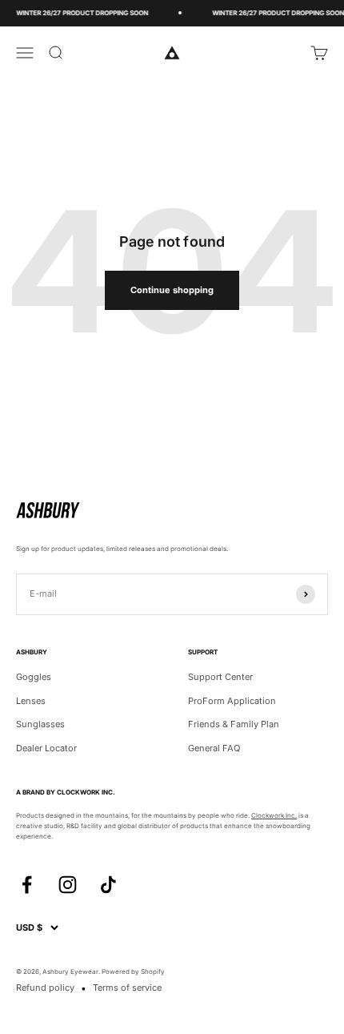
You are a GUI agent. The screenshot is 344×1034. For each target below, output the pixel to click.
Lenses (31, 700)
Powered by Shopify (133, 972)
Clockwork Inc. (274, 815)
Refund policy (45, 987)
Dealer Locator (46, 748)
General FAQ (214, 748)
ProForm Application (232, 700)
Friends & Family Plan (233, 724)
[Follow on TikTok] (108, 884)
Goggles (33, 676)
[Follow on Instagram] (67, 884)
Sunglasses (40, 724)
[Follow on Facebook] (27, 884)
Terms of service (127, 987)
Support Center (220, 676)
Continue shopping (172, 290)
